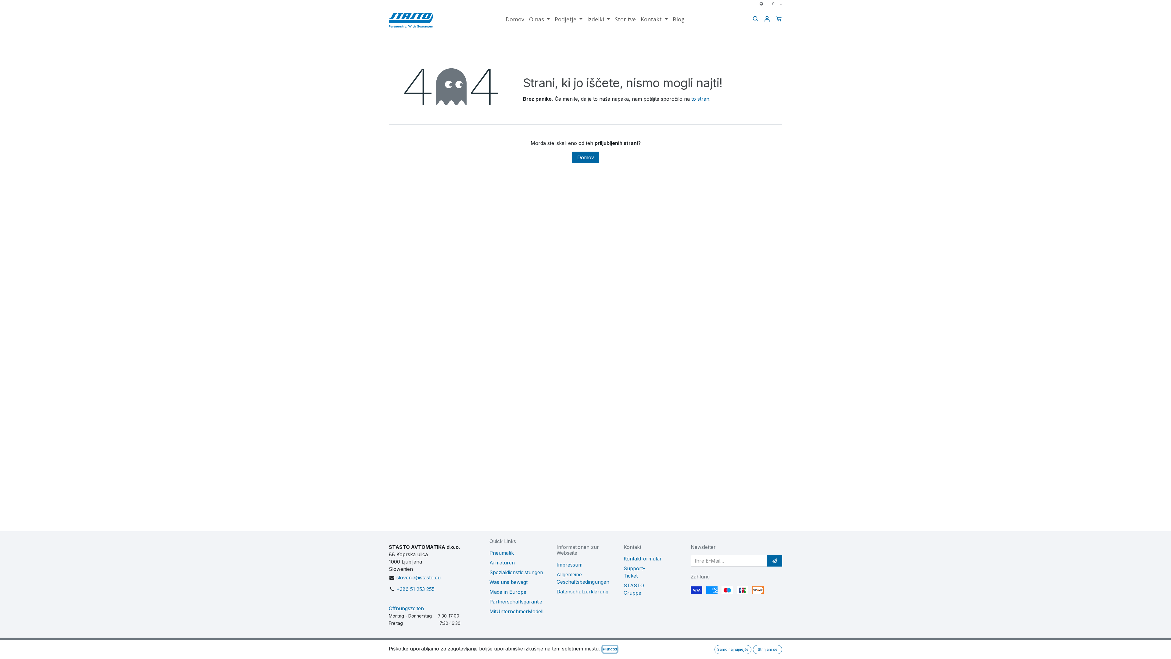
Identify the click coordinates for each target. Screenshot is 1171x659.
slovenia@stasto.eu (418, 577)
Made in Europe (507, 592)
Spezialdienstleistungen (516, 572)
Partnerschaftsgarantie (515, 602)
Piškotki (610, 649)
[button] (774, 561)
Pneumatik (501, 553)
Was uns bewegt (508, 582)
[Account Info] (767, 18)
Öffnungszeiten (406, 608)
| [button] (770, 3)
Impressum (569, 565)
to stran (700, 99)
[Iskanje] (755, 18)
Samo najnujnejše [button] (733, 649)
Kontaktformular (643, 559)
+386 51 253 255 (415, 589)
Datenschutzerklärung (582, 592)
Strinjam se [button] (768, 649)
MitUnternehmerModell (516, 611)
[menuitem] (515, 19)
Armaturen (502, 563)
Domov (585, 157)
